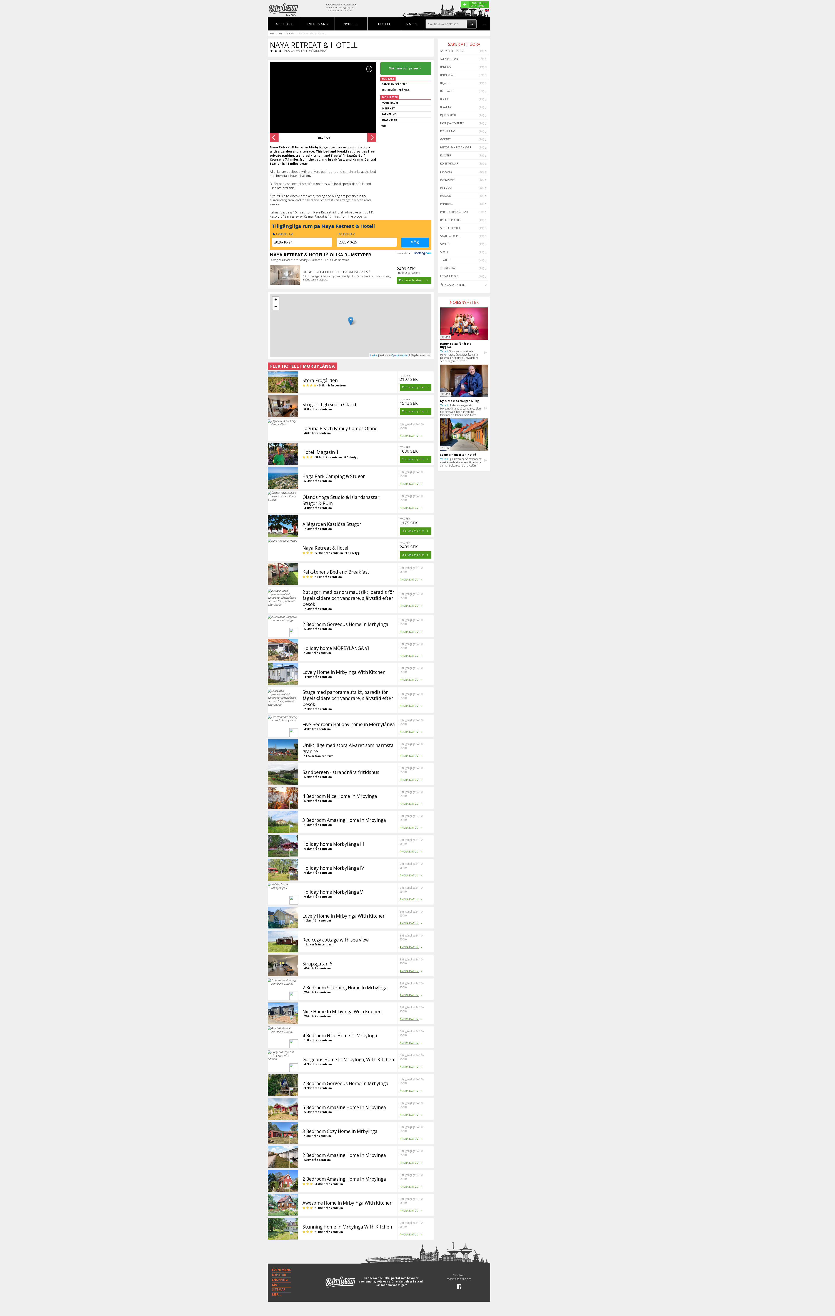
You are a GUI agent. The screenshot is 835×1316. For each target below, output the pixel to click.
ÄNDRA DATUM (409, 436)
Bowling (446, 107)
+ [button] (275, 299)
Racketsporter (450, 220)
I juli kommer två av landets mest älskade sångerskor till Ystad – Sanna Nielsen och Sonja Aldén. (460, 462)
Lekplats (446, 171)
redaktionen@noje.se (459, 1279)
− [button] (275, 306)
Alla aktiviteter (455, 285)
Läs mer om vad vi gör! (391, 1285)
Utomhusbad (449, 276)
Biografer (447, 91)
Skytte (444, 244)
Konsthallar (449, 163)
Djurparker (448, 115)
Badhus (445, 67)
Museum (445, 196)
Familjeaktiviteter (452, 123)
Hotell (384, 24)
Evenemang (317, 24)
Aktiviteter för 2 (451, 51)
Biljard (444, 83)
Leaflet (373, 355)
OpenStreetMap (399, 355)
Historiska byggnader (455, 147)
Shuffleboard (450, 228)
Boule (444, 99)
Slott (444, 252)
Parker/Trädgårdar (454, 212)
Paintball (446, 204)
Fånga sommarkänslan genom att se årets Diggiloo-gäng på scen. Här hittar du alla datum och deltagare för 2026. (459, 356)
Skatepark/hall (450, 236)
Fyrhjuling (447, 131)
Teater (444, 260)
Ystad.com (276, 33)
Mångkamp (447, 179)
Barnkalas (447, 75)
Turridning (448, 268)
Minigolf (446, 188)
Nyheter (351, 24)
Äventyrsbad (449, 59)
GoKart (445, 139)
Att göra (284, 24)
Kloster (445, 155)
